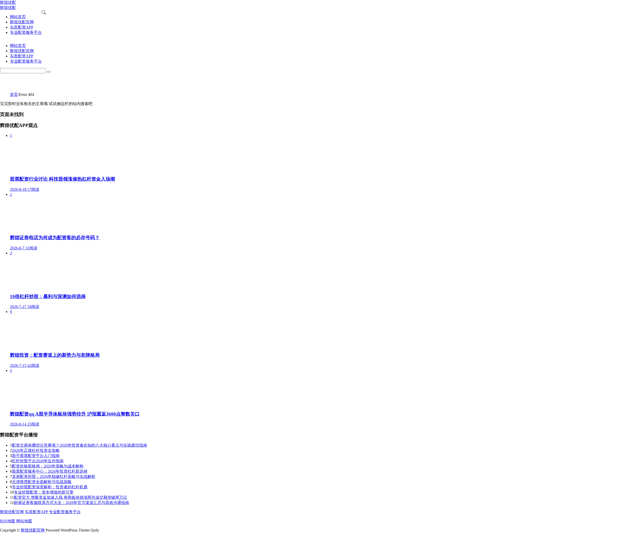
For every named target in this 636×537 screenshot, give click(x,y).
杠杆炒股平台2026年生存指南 (38, 461)
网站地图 (24, 521)
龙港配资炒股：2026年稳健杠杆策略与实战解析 (53, 476)
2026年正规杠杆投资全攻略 (36, 450)
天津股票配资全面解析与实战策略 (42, 482)
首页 (14, 94)
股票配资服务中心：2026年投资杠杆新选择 (49, 471)
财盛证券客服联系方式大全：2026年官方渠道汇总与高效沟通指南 (71, 502)
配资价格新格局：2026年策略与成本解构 (47, 466)
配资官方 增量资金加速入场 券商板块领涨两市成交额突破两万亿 (70, 497)
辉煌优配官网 (12, 512)
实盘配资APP (36, 512)
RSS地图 (7, 521)
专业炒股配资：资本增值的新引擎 (44, 492)
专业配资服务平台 (65, 512)
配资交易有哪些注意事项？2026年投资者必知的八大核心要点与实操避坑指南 (79, 445)
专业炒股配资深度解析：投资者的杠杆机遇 (49, 487)
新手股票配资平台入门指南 (36, 456)
